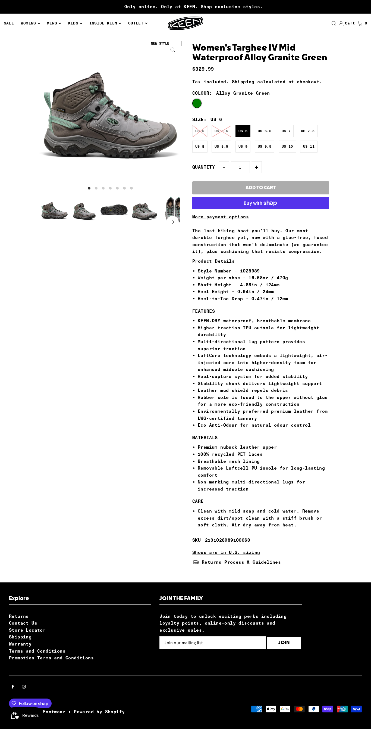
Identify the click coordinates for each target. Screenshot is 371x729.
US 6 (243, 131)
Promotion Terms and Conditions (51, 657)
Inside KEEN (103, 23)
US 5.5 (221, 131)
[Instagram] (24, 687)
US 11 (309, 146)
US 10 (287, 146)
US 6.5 (264, 131)
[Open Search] (334, 23)
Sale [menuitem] (9, 23)
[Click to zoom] (172, 50)
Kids (73, 23)
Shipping (243, 81)
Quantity (203, 167)
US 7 (286, 131)
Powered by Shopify (99, 711)
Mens (52, 23)
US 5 (200, 131)
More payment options (220, 216)
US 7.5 (308, 131)
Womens (28, 23)
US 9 (243, 146)
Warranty (20, 644)
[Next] (172, 222)
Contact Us (23, 623)
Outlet (135, 23)
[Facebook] (13, 687)
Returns (19, 616)
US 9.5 (264, 146)
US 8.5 (221, 146)
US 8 (200, 146)
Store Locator (27, 630)
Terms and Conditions (37, 651)
